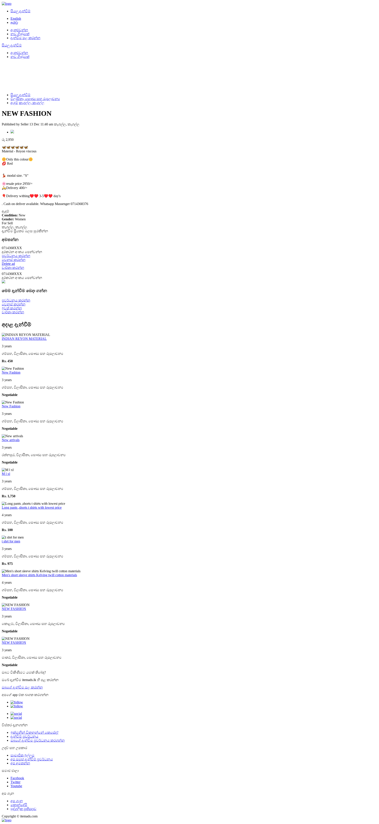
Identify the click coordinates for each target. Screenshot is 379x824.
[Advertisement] (100, 75)
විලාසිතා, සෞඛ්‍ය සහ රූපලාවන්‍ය (35, 99)
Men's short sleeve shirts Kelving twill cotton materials (39, 575)
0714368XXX (22, 250)
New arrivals (11, 440)
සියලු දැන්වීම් (20, 11)
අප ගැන (17, 801)
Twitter (15, 782)
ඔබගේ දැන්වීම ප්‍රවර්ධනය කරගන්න (38, 740)
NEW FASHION (14, 609)
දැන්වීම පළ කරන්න (25, 38)
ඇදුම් (14, 103)
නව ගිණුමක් (20, 34)
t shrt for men (11, 541)
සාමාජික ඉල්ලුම (22, 755)
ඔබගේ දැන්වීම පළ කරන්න (22, 687)
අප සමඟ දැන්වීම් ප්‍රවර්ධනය (32, 759)
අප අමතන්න (20, 763)
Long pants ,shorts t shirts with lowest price (32, 507)
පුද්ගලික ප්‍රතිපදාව (23, 809)
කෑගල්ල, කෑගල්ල (31, 103)
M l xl (6, 474)
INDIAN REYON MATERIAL (24, 339)
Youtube (16, 786)
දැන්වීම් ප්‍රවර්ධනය (24, 736)
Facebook (17, 778)
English (16, 18)
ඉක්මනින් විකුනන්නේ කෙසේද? (34, 732)
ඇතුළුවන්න (19, 30)
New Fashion (11, 372)
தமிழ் (14, 22)
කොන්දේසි (19, 805)
